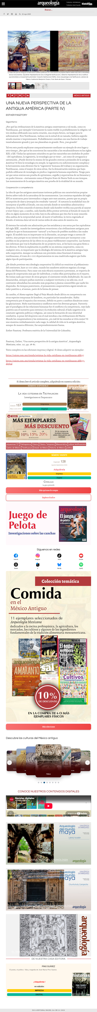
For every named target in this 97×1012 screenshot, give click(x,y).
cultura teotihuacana (77, 444)
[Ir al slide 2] (41, 782)
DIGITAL (39, 994)
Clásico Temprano (47, 444)
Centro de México (13, 448)
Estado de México (41, 448)
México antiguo (81, 95)
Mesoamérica (61, 444)
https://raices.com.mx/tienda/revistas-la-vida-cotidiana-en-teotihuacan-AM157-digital (45, 362)
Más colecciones (48, 727)
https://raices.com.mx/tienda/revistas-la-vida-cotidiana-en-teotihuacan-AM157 (45, 355)
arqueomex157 (12, 444)
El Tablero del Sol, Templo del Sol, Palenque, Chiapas (48, 952)
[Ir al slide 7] (55, 782)
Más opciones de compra (48, 490)
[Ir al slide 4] (47, 782)
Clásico (35, 444)
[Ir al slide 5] (50, 782)
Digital (44, 409)
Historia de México (57, 448)
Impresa (45, 404)
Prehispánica (25, 444)
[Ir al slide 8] (58, 782)
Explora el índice (48, 497)
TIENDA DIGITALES (73, 5)
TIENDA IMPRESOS (73, 2)
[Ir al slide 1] (38, 782)
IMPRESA (39, 990)
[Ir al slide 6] (52, 782)
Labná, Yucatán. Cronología (48, 860)
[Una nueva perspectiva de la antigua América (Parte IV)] (14, 86)
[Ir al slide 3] (44, 782)
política (69, 448)
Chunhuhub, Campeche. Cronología (48, 906)
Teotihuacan (27, 448)
